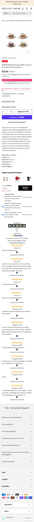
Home (3, 20)
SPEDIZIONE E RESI (8, 101)
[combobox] (17, 13)
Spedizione (14, 74)
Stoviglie (12, 20)
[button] (27, 8)
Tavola (7, 20)
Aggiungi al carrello (23, 111)
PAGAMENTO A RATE (9, 107)
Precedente (13, 243)
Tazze (16, 20)
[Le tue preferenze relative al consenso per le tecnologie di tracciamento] (3, 518)
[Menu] (31, 8)
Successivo (21, 243)
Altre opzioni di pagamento (17, 122)
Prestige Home (9, 517)
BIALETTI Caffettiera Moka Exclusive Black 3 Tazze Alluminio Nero (13, 215)
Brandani (4, 58)
